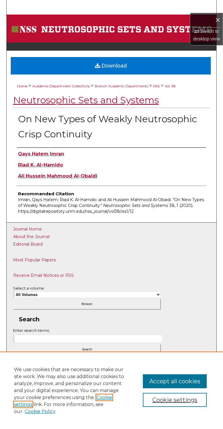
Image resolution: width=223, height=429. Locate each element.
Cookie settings (174, 399)
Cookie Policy (40, 411)
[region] (111, 390)
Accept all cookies (174, 381)
